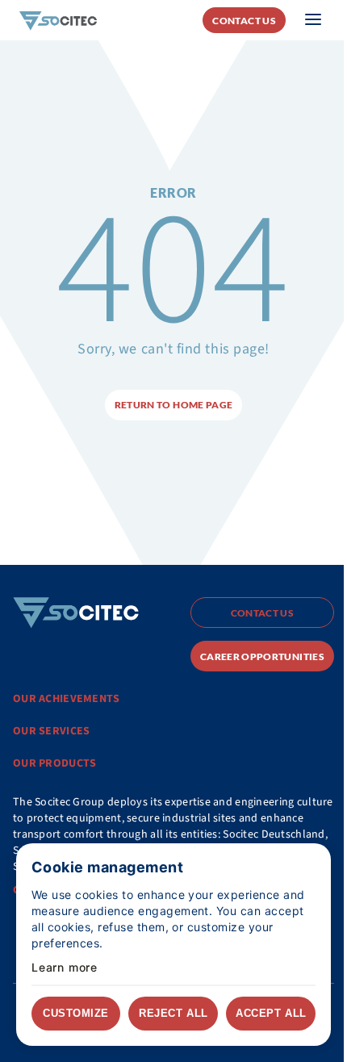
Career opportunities (262, 656)
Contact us (244, 21)
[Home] (58, 20)
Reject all (173, 1013)
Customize (76, 1013)
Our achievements (66, 699)
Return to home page (174, 405)
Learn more (64, 967)
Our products (54, 763)
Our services (51, 731)
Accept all (271, 1013)
